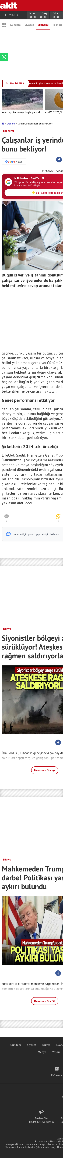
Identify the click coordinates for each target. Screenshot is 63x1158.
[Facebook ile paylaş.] (59, 160)
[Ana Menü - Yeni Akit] (4, 24)
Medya (42, 1052)
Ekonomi (43, 24)
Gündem (15, 24)
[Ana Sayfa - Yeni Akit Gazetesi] (8, 5)
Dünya (7, 628)
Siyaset (29, 24)
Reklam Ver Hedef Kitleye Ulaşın (41, 1120)
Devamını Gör (43, 770)
